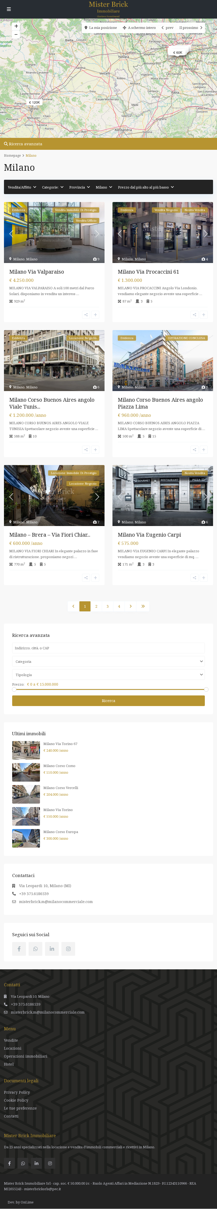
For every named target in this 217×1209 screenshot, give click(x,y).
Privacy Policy (17, 1092)
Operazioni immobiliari (25, 1056)
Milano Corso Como (59, 765)
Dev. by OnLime (21, 1202)
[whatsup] (35, 949)
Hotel (9, 1064)
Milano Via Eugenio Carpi (149, 534)
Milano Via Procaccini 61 (148, 271)
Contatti (11, 1116)
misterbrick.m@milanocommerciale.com (56, 901)
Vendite (11, 1040)
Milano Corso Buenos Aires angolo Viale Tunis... (51, 403)
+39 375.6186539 (34, 893)
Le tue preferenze (20, 1108)
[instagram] (68, 949)
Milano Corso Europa (60, 831)
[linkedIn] (52, 949)
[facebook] (19, 949)
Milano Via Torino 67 (60, 743)
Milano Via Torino (58, 809)
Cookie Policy (16, 1100)
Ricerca (108, 700)
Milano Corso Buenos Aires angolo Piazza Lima (160, 403)
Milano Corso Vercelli (60, 787)
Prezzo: (18, 684)
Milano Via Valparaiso (36, 271)
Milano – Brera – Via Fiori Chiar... (49, 534)
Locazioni (12, 1048)
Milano (19, 259)
